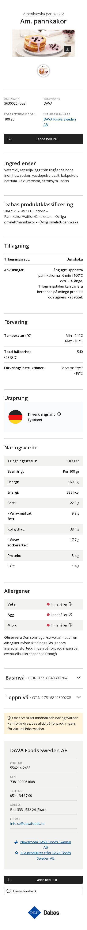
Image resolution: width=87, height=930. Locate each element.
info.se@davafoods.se (27, 823)
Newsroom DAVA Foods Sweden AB (45, 845)
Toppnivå (38, 697)
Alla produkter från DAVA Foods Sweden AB (45, 856)
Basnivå (36, 677)
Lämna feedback (25, 891)
